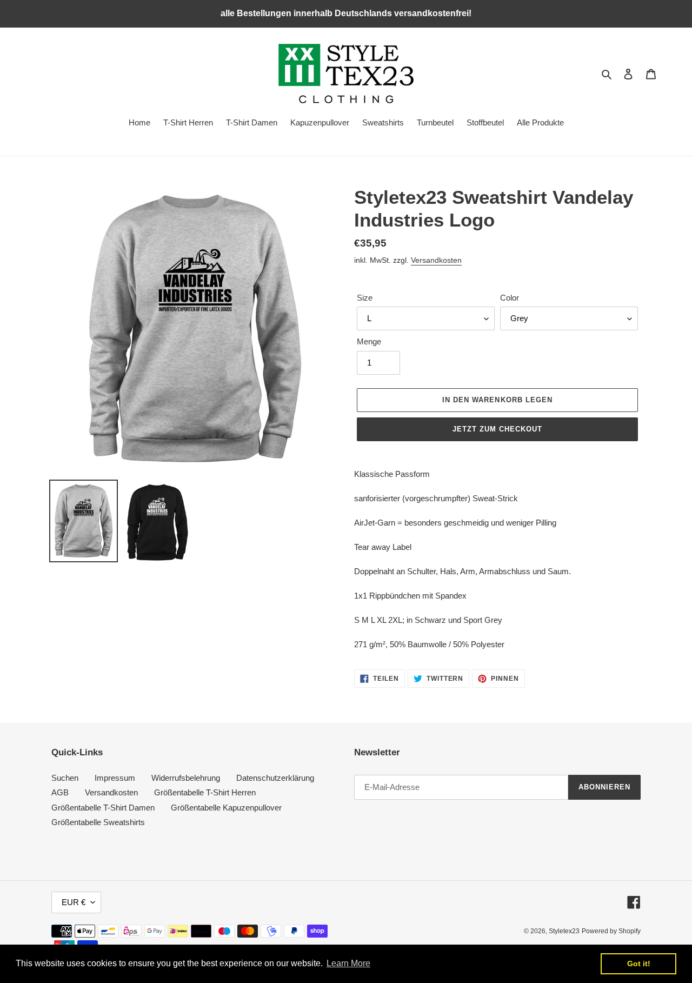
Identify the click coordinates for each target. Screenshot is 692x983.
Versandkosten (436, 260)
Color (509, 297)
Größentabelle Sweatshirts (98, 822)
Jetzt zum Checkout (498, 429)
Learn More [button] (348, 963)
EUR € (73, 902)
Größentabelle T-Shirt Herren (205, 792)
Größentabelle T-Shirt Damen (103, 807)
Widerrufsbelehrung (185, 777)
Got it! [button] (638, 963)
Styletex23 (564, 931)
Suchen (64, 777)
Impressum (115, 777)
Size (364, 297)
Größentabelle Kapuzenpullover (226, 807)
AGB (60, 792)
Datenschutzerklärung (275, 777)
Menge (369, 341)
